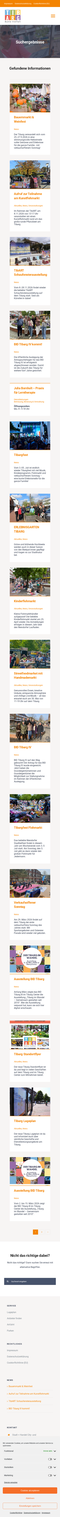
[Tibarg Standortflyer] (30, 1035)
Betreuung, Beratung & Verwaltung (29, 402)
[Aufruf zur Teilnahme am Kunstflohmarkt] (30, 174)
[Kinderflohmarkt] (30, 582)
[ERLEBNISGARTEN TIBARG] (30, 508)
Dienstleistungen (21, 399)
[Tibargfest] (30, 435)
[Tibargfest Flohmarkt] (30, 808)
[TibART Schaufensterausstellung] (30, 251)
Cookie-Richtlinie (16, 1513)
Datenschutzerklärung (32, 1513)
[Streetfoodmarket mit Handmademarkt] (30, 654)
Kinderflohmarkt (26, 582)
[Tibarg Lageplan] (30, 1101)
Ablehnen (30, 1498)
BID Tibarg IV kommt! (26, 325)
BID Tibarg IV (26, 728)
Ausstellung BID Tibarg (26, 960)
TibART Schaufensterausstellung (26, 251)
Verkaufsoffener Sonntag (26, 883)
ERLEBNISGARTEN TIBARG (26, 508)
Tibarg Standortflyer (26, 1035)
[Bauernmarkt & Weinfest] (30, 98)
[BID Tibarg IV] (30, 728)
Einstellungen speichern (30, 1506)
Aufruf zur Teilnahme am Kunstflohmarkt (26, 174)
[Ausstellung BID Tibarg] (30, 960)
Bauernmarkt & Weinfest (26, 98)
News (16, 129)
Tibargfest (26, 435)
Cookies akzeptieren (30, 1490)
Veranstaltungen (35, 206)
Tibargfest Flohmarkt (26, 808)
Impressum (46, 1513)
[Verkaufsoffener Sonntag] (30, 883)
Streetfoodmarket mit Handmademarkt (26, 654)
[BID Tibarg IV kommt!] (30, 325)
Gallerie (34, 98)
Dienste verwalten (10, 1482)
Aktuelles (18, 206)
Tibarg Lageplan (26, 1102)
